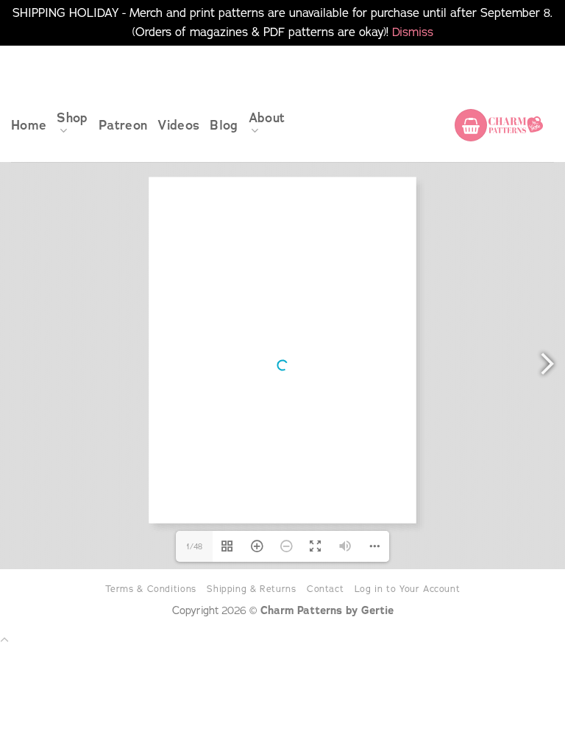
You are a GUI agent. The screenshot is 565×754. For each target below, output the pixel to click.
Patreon (123, 125)
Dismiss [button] (412, 31)
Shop (72, 118)
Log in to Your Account (408, 588)
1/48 (194, 546)
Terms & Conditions (150, 588)
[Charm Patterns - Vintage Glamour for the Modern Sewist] (515, 125)
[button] (471, 125)
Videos (178, 125)
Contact (325, 588)
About (267, 118)
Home (28, 125)
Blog (224, 125)
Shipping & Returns (251, 588)
